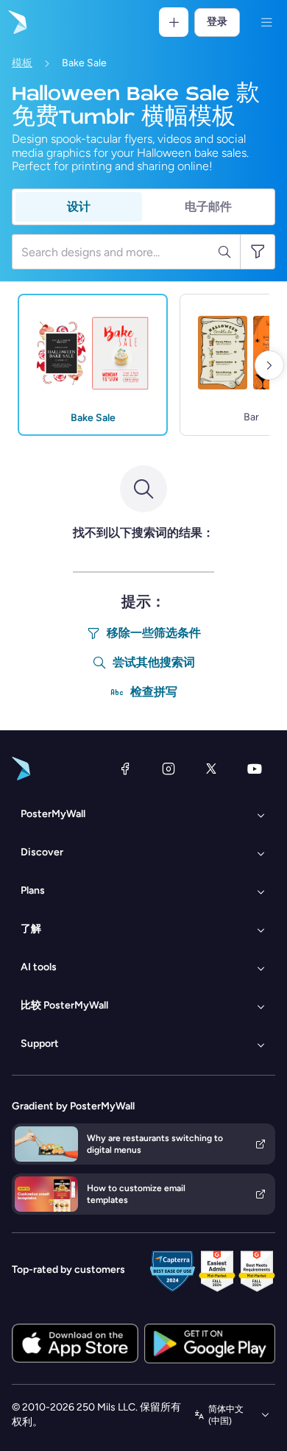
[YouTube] (254, 768)
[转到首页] (16, 22)
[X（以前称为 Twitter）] (211, 768)
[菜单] (266, 22)
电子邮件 (208, 206)
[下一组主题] (269, 365)
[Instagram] (168, 768)
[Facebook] (125, 768)
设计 (79, 206)
